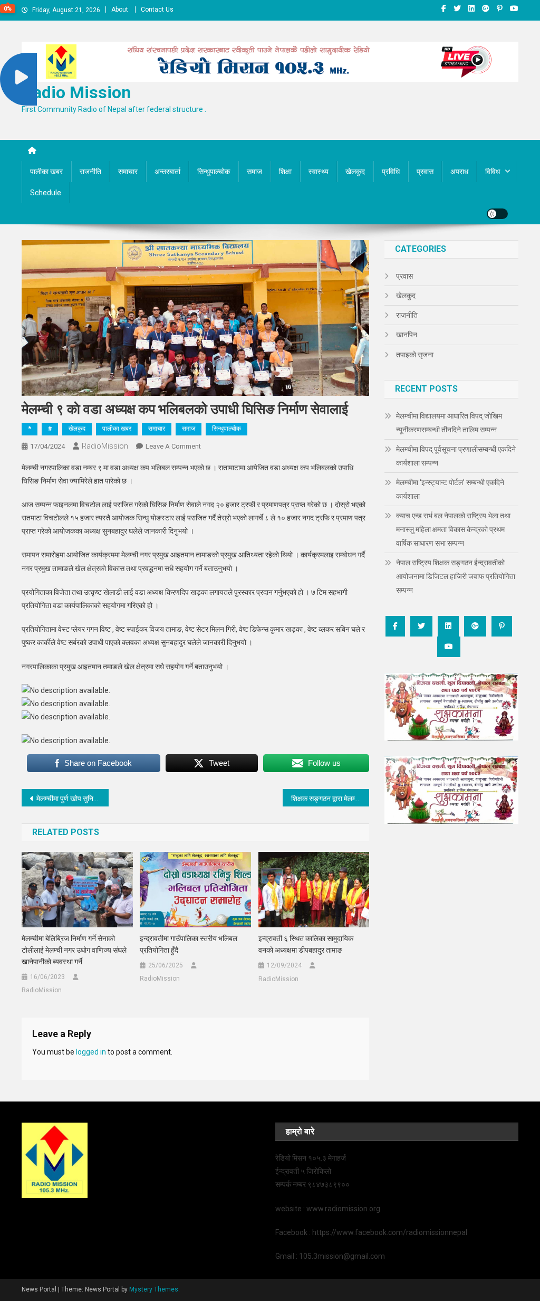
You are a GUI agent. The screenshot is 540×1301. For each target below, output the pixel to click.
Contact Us (157, 9)
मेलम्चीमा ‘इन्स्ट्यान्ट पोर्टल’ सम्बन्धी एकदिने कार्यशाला (450, 489)
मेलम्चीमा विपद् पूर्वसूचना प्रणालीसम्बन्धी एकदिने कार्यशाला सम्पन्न (456, 456)
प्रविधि (391, 171)
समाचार (128, 171)
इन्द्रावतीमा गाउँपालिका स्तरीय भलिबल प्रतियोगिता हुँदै (188, 944)
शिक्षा (285, 171)
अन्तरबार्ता (167, 171)
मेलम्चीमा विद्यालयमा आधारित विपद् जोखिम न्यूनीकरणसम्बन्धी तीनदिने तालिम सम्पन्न (449, 423)
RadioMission (105, 446)
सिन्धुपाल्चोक (213, 171)
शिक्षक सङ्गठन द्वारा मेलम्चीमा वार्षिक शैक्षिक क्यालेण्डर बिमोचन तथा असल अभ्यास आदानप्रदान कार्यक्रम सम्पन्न (330, 798)
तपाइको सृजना (414, 354)
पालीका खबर (46, 171)
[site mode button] (497, 213)
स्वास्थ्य (318, 171)
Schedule (45, 192)
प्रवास (425, 171)
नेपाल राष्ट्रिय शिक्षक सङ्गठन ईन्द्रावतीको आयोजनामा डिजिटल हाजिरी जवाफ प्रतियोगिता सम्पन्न (455, 576)
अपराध (459, 171)
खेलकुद (355, 171)
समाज (254, 171)
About (119, 9)
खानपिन (406, 334)
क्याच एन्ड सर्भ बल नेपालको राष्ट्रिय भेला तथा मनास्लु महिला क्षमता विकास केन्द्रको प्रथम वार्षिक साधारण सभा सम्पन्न (453, 529)
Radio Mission (76, 92)
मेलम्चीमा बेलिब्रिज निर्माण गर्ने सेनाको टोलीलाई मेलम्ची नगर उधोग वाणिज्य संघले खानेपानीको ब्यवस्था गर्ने (74, 950)
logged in (91, 1052)
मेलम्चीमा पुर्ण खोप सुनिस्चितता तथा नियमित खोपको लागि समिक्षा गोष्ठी (72, 798)
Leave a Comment (173, 446)
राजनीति (90, 171)
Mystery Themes (153, 1289)
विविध (492, 171)
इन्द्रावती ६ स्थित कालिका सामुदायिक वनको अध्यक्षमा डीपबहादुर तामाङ (305, 944)
